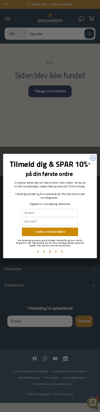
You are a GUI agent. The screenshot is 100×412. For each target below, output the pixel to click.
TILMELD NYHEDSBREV (50, 232)
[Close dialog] (93, 158)
